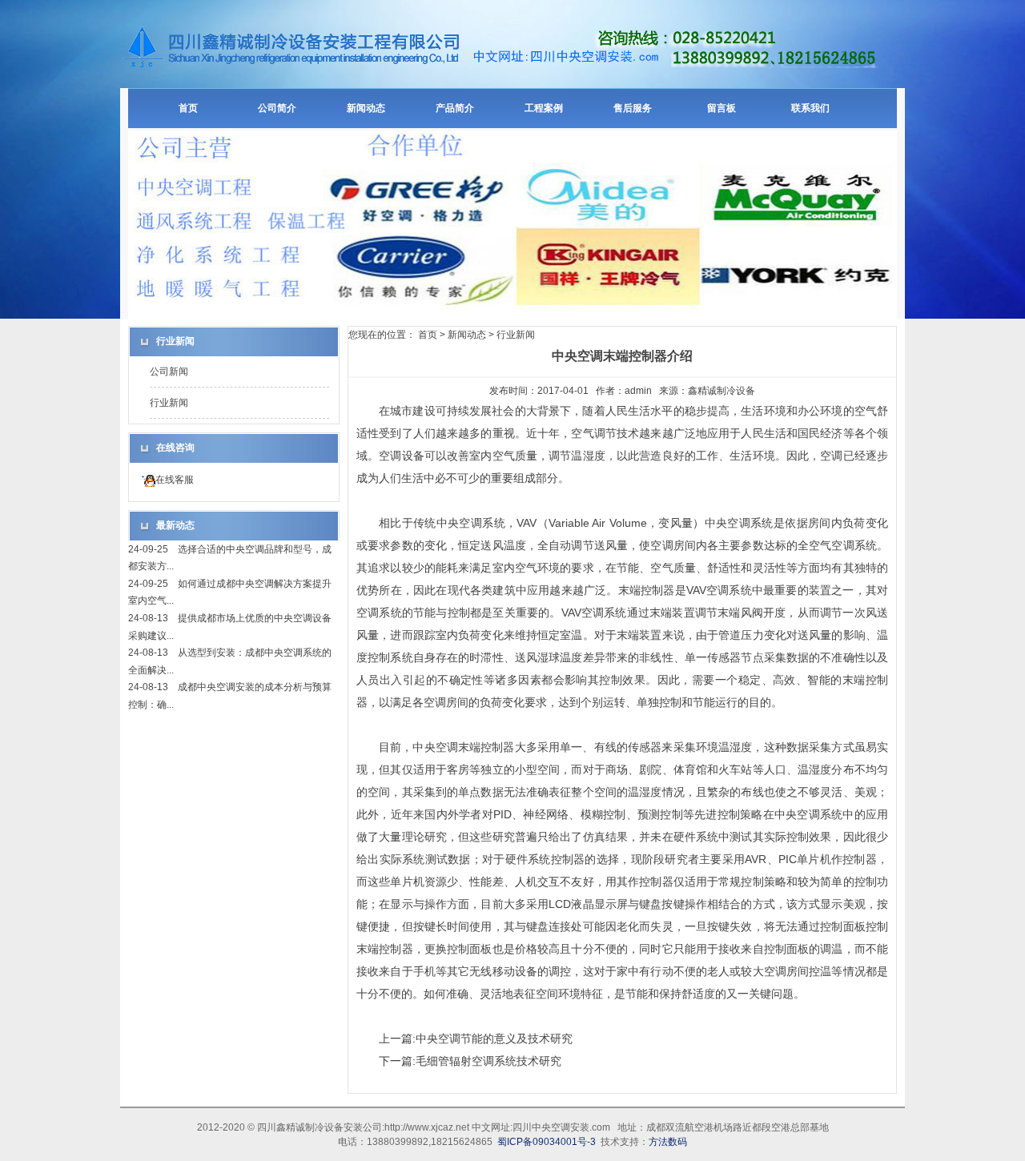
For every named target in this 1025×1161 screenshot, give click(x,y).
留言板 (721, 108)
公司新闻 (169, 371)
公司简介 (277, 108)
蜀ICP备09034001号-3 (546, 1141)
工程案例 (544, 108)
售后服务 (632, 108)
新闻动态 (366, 108)
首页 (188, 108)
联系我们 (810, 108)
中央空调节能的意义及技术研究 (494, 1038)
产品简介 (455, 108)
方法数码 (668, 1141)
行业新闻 (169, 402)
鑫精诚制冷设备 (721, 390)
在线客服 (174, 479)
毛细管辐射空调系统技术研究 (488, 1061)
